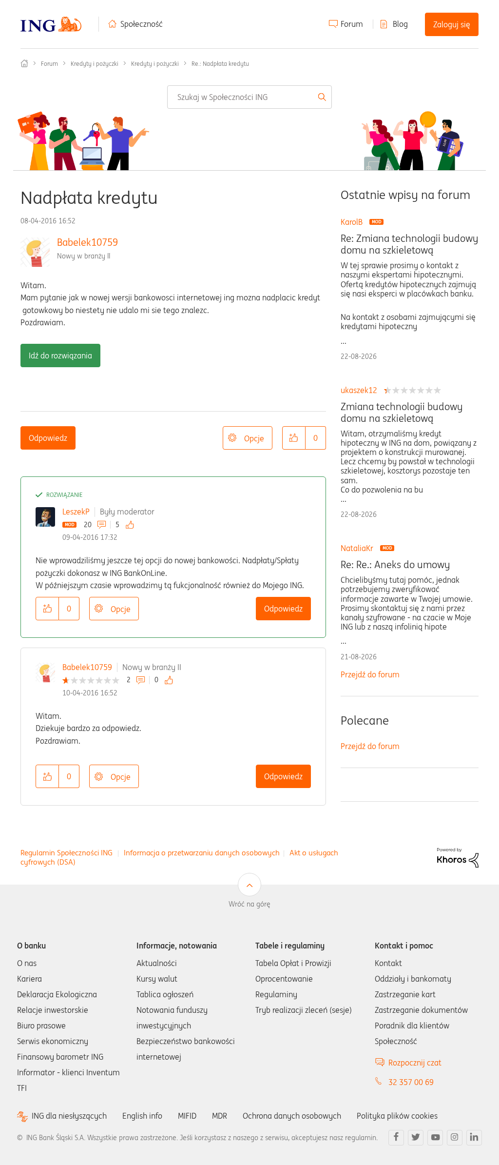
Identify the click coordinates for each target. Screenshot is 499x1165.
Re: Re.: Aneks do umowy (395, 565)
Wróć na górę (249, 904)
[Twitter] (415, 1137)
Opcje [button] (254, 438)
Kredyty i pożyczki (94, 63)
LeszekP (76, 511)
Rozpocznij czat (414, 1062)
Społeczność (141, 24)
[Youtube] (435, 1137)
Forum (352, 24)
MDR (219, 1116)
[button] (294, 438)
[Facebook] (396, 1137)
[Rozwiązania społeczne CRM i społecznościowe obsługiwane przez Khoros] (458, 857)
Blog (400, 24)
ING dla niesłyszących (69, 1116)
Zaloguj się (451, 24)
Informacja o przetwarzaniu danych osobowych (202, 852)
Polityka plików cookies (397, 1116)
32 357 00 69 (411, 1082)
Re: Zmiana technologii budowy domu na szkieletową (409, 244)
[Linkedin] (474, 1137)
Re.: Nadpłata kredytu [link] (220, 63)
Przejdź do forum (370, 674)
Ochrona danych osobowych (292, 1116)
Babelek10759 (87, 242)
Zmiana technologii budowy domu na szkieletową (401, 412)
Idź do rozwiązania (60, 355)
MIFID (187, 1116)
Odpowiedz (48, 438)
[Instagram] (454, 1137)
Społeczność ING (24, 63)
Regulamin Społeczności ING (66, 852)
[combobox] (249, 97)
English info (142, 1116)
